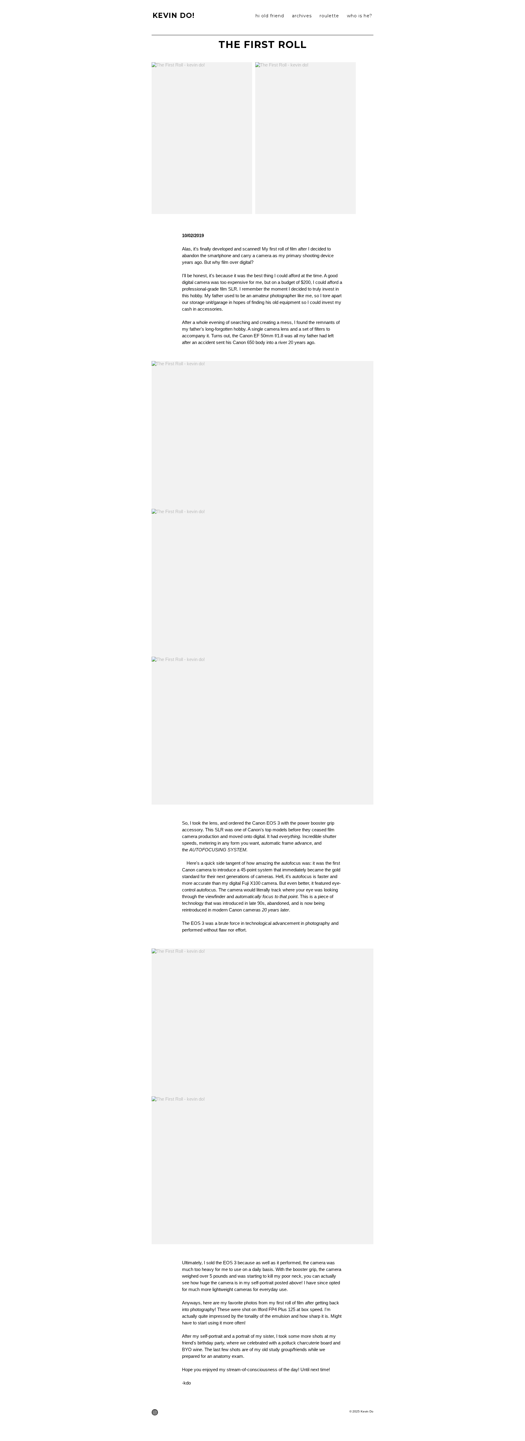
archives (302, 16)
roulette (329, 16)
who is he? (359, 16)
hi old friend (270, 16)
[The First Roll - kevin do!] (202, 138)
